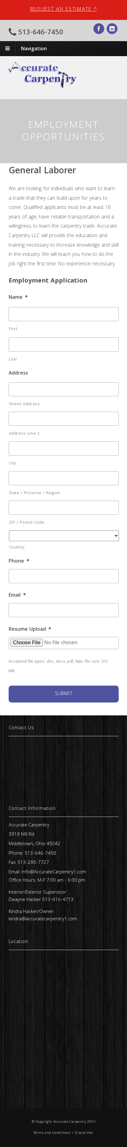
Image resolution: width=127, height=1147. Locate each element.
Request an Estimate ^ (63, 10)
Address (18, 373)
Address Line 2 (24, 433)
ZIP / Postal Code (27, 522)
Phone (19, 561)
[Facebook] (99, 30)
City (12, 463)
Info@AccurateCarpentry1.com (54, 872)
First (13, 329)
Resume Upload (30, 629)
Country (17, 547)
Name (18, 297)
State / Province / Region (35, 493)
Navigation (34, 49)
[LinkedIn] (112, 30)
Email (17, 595)
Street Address (24, 404)
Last (13, 359)
